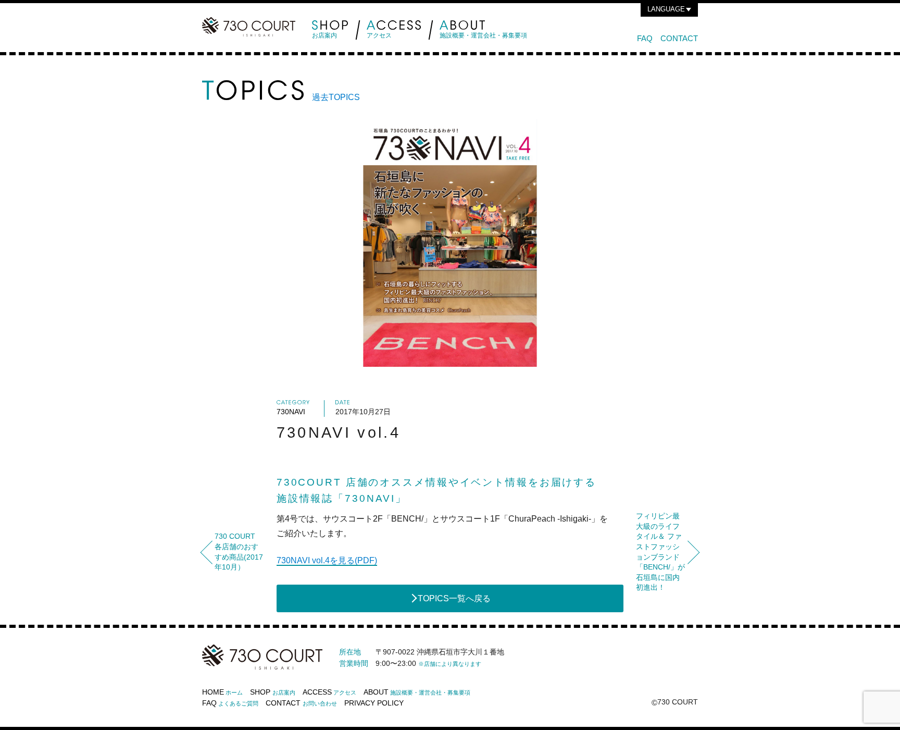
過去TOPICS (336, 97)
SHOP (272, 692)
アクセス (379, 35)
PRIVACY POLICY (374, 703)
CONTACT (679, 38)
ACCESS (329, 692)
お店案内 (324, 35)
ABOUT (417, 692)
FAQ (645, 38)
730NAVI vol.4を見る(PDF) (327, 560)
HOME (222, 692)
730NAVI (291, 411)
